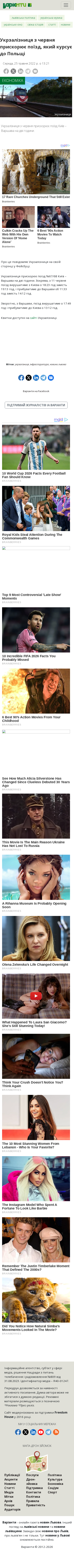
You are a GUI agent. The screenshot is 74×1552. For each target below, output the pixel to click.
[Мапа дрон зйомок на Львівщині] (37, 1462)
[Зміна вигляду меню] (66, 5)
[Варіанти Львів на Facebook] (18, 1432)
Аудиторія (12, 1509)
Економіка (12, 80)
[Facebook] (6, 71)
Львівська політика (23, 17)
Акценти (10, 1479)
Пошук (9, 1505)
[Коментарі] (35, 71)
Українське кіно (13, 24)
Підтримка (34, 1488)
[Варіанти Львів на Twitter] (26, 1432)
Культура (55, 1479)
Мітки (8, 1496)
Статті (52, 24)
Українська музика (51, 17)
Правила (32, 1501)
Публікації (12, 1475)
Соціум (53, 1488)
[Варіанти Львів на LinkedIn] (33, 1432)
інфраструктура (39, 364)
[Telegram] (28, 71)
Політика (33, 1496)
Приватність (35, 1505)
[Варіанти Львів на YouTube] (41, 1432)
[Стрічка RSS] (56, 1432)
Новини (65, 24)
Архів (8, 1501)
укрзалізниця (22, 364)
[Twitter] (13, 71)
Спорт (52, 1492)
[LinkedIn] (20, 71)
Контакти (33, 1492)
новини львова (58, 364)
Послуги (32, 1475)
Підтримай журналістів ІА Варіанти (36, 405)
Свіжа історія (35, 24)
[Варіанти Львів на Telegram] (48, 1432)
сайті (33, 318)
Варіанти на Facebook (36, 391)
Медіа (8, 1492)
